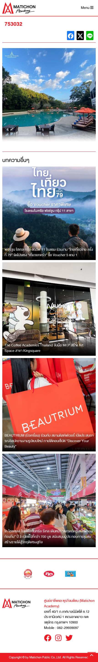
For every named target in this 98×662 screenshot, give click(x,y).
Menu (85, 7)
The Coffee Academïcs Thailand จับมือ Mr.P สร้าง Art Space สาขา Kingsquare (44, 348)
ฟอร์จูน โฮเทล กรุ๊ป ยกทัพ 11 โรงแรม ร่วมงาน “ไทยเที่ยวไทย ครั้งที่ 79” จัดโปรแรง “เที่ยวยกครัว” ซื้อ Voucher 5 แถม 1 (49, 252)
